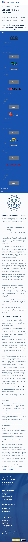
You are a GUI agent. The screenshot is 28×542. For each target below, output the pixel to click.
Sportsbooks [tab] (5, 188)
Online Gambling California (8, 485)
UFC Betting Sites (6, 513)
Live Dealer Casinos (6, 497)
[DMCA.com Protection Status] (16, 540)
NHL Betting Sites (6, 508)
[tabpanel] (14, 110)
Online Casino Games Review (8, 526)
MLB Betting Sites (6, 511)
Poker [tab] (2, 191)
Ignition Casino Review (7, 525)
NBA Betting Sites (6, 510)
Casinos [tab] (3, 33)
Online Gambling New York (8, 481)
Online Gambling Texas (7, 484)
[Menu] (25, 2)
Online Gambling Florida (7, 482)
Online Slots (4, 493)
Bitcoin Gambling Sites (7, 499)
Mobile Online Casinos (7, 496)
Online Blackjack (5, 494)
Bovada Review (5, 522)
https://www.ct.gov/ (15, 234)
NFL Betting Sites (6, 506)
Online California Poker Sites (8, 479)
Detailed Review (6, 46)
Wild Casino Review (6, 523)
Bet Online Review (6, 520)
